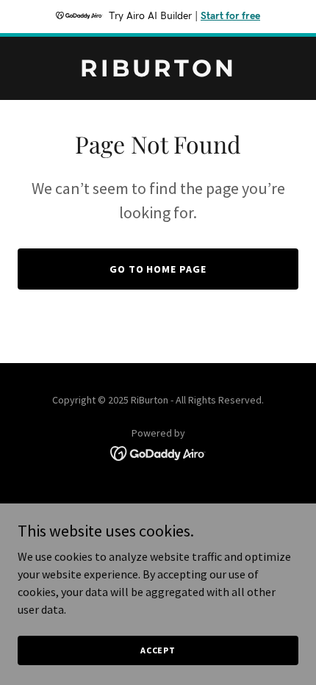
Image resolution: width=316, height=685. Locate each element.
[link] (158, 72)
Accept (158, 650)
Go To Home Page (158, 269)
